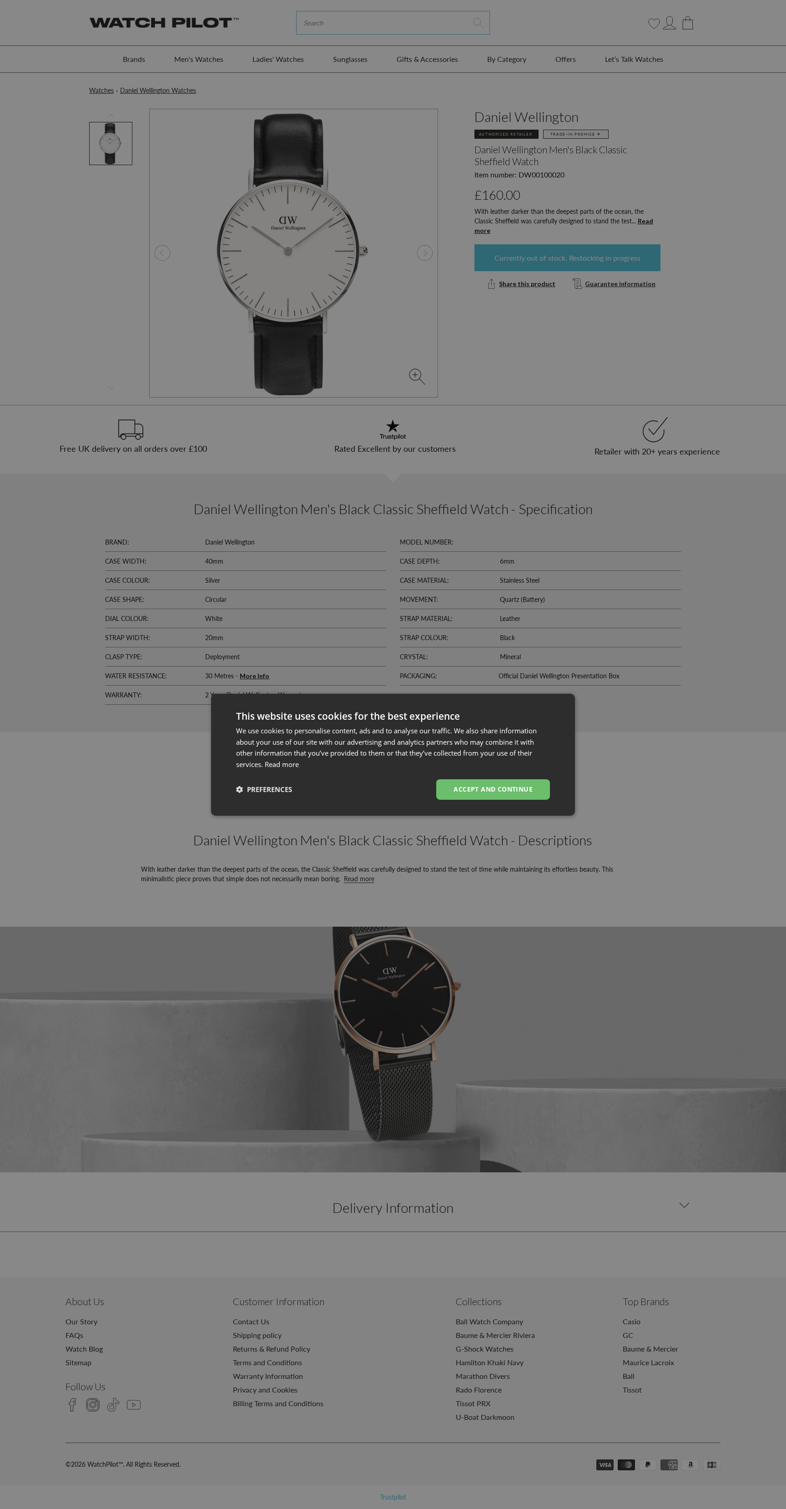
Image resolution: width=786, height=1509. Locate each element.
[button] (264, 789)
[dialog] (393, 754)
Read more (282, 764)
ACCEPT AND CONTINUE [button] (493, 789)
